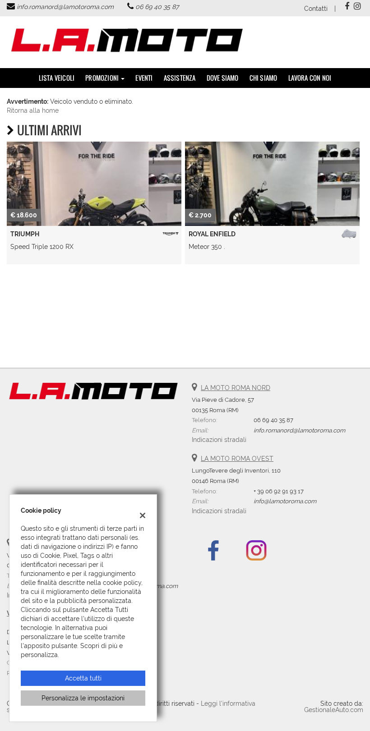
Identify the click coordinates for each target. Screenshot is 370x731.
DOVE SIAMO (223, 78)
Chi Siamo (264, 78)
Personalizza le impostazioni (83, 698)
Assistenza (180, 78)
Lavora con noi (310, 78)
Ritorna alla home (33, 110)
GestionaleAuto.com (333, 709)
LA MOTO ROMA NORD (235, 387)
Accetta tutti (83, 678)
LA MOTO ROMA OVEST (237, 458)
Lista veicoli (57, 78)
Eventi (144, 78)
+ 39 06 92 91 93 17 (279, 491)
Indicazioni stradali (219, 439)
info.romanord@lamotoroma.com (65, 6)
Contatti (316, 8)
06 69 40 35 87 (157, 6)
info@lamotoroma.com (285, 501)
